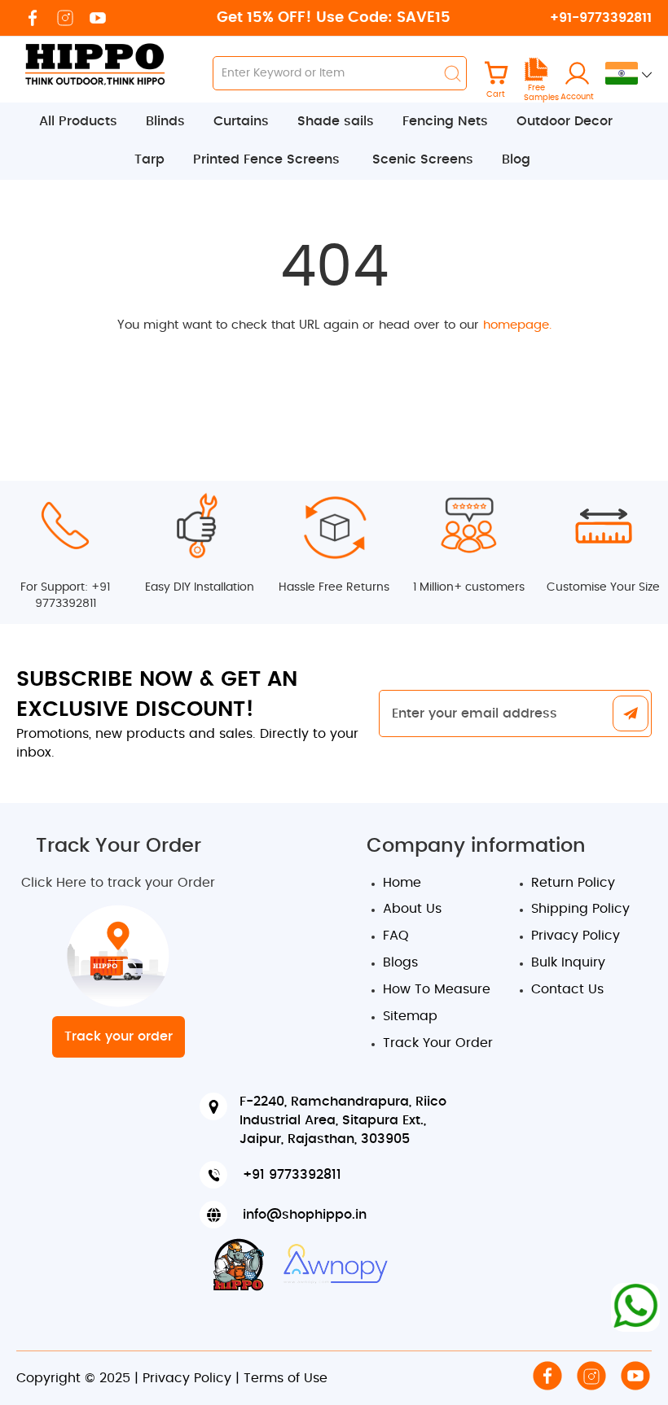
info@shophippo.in (305, 1214)
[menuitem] (86, 122)
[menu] (334, 141)
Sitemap (410, 1016)
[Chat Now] (635, 1307)
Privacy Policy (575, 935)
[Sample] (536, 78)
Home (402, 882)
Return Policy (573, 882)
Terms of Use (285, 1378)
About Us (412, 908)
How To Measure (436, 989)
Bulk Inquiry (568, 962)
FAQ (396, 935)
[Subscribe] (630, 715)
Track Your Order (438, 1042)
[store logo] (93, 64)
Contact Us (567, 989)
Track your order (118, 1036)
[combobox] (340, 73)
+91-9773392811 (601, 17)
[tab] (334, 141)
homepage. (517, 325)
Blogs (400, 962)
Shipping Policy (580, 908)
